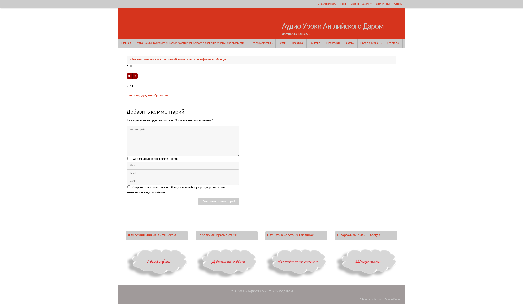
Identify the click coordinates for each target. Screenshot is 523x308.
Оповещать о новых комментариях (155, 159)
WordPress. (394, 299)
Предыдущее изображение (150, 95)
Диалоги (367, 4)
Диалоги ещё (383, 4)
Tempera (379, 299)
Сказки (355, 4)
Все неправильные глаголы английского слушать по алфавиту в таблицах (177, 59)
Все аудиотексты (327, 4)
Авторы (398, 4)
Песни (343, 4)
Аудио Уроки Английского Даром (333, 27)
